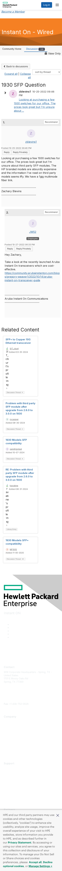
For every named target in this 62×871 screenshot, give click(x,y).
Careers (8, 726)
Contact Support (13, 773)
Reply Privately (20, 152)
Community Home (11, 48)
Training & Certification (16, 778)
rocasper (14, 419)
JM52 (32, 232)
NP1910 (13, 549)
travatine (14, 485)
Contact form (11, 700)
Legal (7, 750)
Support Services (13, 768)
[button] (57, 815)
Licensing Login (12, 787)
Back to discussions (17, 66)
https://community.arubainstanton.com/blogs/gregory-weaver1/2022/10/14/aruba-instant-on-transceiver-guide (32, 276)
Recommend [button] (51, 122)
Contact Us (10, 731)
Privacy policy (11, 741)
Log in (46, 4)
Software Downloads (15, 783)
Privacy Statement (19, 842)
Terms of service (13, 745)
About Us (9, 721)
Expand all (11, 73)
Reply (7, 152)
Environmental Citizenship (18, 736)
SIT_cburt (14, 348)
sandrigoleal (16, 449)
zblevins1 (31, 141)
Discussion (35, 48)
